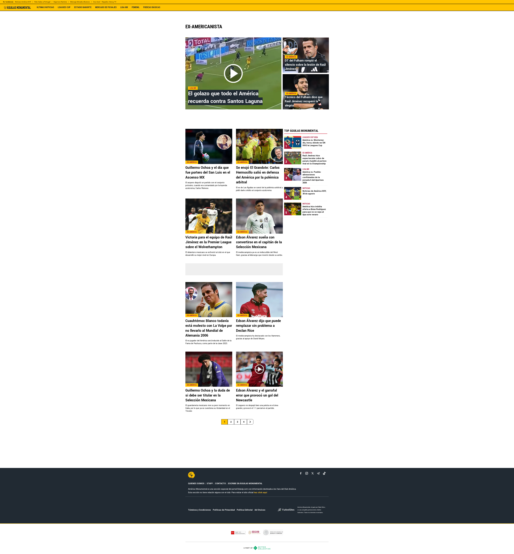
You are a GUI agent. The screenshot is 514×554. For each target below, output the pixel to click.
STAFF (210, 483)
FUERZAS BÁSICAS (151, 7)
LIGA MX (124, 7)
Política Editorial (245, 510)
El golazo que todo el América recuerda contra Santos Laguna (225, 97)
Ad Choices (260, 510)
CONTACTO (220, 483)
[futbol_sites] (286, 510)
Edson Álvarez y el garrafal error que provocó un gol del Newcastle (257, 395)
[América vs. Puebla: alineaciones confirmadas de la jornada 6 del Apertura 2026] (292, 174)
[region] (257, 15)
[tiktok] (324, 473)
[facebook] (300, 473)
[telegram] (318, 473)
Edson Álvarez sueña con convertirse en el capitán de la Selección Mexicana (259, 242)
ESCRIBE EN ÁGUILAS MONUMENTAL (245, 483)
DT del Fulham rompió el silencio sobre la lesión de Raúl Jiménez (305, 64)
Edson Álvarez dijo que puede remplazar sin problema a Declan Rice (258, 325)
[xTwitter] (312, 473)
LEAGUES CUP (64, 7)
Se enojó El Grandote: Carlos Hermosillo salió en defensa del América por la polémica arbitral (258, 175)
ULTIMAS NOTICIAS (45, 7)
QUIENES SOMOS (196, 483)
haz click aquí (260, 492)
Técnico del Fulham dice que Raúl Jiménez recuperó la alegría (304, 101)
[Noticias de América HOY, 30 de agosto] (292, 193)
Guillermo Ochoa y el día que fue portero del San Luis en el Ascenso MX (207, 172)
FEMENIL (135, 7)
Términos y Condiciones (199, 510)
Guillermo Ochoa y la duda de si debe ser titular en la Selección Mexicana (207, 395)
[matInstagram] (306, 473)
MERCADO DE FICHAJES (106, 7)
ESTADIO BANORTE (82, 7)
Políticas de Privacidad (224, 510)
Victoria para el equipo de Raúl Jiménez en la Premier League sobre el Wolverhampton (208, 242)
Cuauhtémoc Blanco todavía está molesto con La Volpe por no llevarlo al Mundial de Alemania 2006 (208, 328)
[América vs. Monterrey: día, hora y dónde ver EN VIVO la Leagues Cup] (292, 142)
